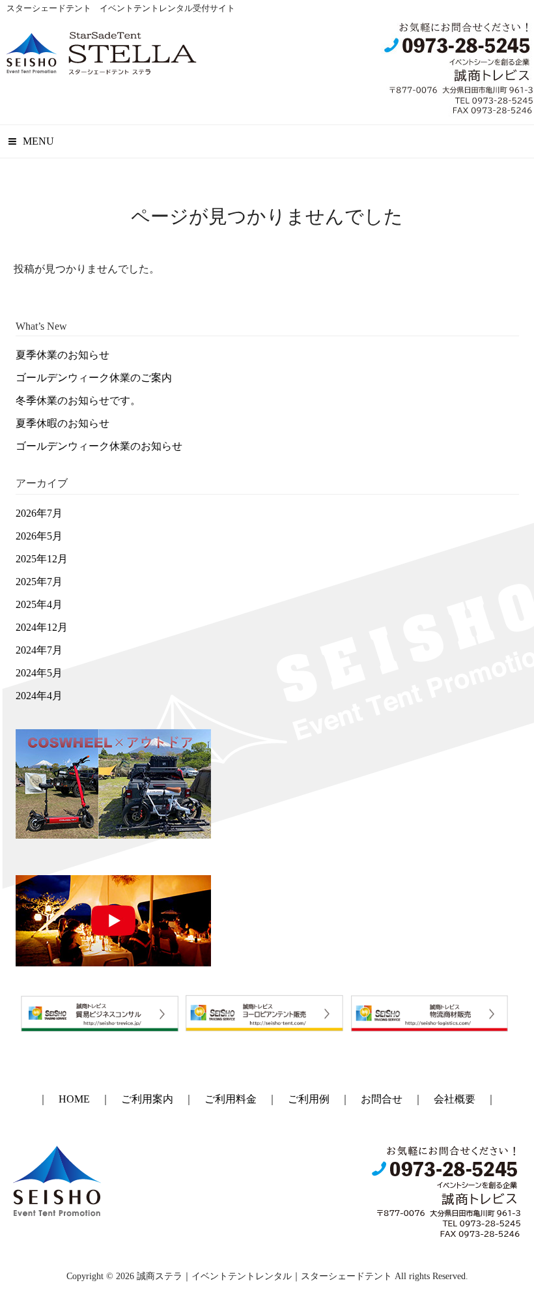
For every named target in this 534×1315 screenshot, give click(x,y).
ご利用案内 (147, 1099)
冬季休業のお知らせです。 (78, 400)
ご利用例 (309, 1099)
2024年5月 (39, 672)
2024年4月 (39, 695)
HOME (74, 1099)
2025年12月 (42, 558)
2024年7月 (39, 650)
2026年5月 (39, 536)
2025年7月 (39, 581)
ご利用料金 (230, 1099)
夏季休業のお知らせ (62, 354)
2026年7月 (39, 513)
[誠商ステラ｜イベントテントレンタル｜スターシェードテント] (102, 70)
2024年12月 (42, 627)
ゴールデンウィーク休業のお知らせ (99, 446)
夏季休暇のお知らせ (62, 423)
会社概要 (454, 1099)
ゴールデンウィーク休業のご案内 (94, 377)
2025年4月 (39, 604)
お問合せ (381, 1099)
